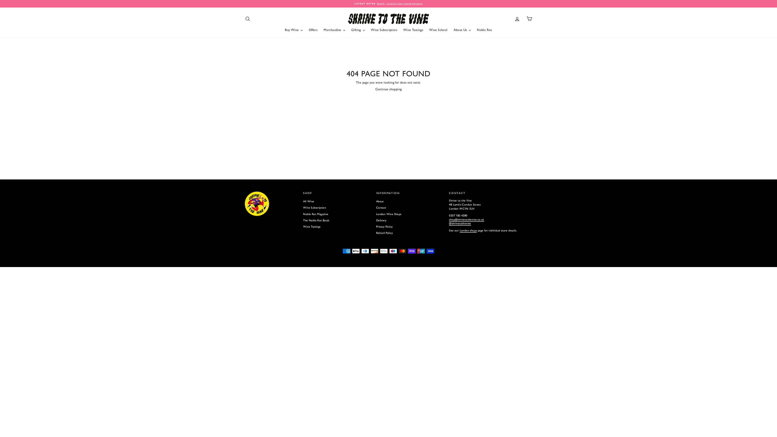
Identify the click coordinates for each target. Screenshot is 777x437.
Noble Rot (484, 30)
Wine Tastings (413, 30)
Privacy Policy (384, 226)
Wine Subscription (384, 30)
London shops (468, 230)
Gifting (356, 30)
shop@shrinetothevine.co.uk (466, 219)
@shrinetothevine (460, 223)
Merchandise (333, 30)
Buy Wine (292, 30)
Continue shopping (388, 89)
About (380, 201)
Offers (313, 30)
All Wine (308, 201)
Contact (381, 207)
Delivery (381, 220)
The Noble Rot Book (316, 220)
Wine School (438, 30)
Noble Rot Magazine (315, 214)
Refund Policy (384, 233)
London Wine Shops (388, 214)
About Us (461, 30)
